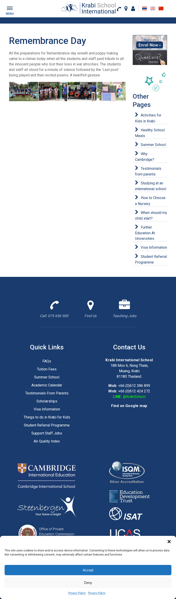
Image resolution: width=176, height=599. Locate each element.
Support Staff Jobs (46, 433)
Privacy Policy (77, 593)
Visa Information (154, 247)
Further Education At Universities (145, 233)
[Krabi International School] (88, 8)
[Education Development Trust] (129, 496)
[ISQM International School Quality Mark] (129, 474)
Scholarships (46, 401)
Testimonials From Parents (47, 393)
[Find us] (126, 8)
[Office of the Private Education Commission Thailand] (47, 533)
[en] (152, 8)
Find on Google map (129, 406)
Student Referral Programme (47, 425)
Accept (88, 570)
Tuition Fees (47, 369)
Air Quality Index (47, 441)
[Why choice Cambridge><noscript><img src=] (47, 476)
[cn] (161, 8)
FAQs (46, 361)
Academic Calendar (46, 385)
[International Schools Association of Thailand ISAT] (129, 514)
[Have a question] (150, 57)
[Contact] (119, 9)
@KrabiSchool (134, 396)
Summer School (153, 145)
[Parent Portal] (133, 8)
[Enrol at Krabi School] (150, 42)
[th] (144, 8)
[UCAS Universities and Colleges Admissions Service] (129, 533)
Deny (88, 583)
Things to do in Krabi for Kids (47, 417)
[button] (169, 541)
